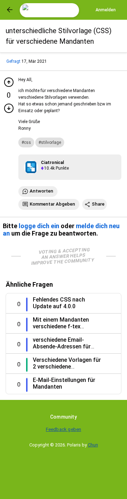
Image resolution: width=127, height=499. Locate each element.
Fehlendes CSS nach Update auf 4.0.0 (59, 303)
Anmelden (106, 9)
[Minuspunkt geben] (8, 108)
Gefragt (13, 61)
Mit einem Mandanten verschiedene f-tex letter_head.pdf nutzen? (64, 326)
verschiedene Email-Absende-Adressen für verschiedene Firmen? (62, 346)
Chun (93, 445)
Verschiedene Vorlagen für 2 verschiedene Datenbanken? (67, 367)
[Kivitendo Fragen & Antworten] (49, 10)
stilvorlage (51, 142)
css (27, 142)
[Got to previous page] (10, 10)
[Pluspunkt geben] (8, 82)
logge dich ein (39, 226)
